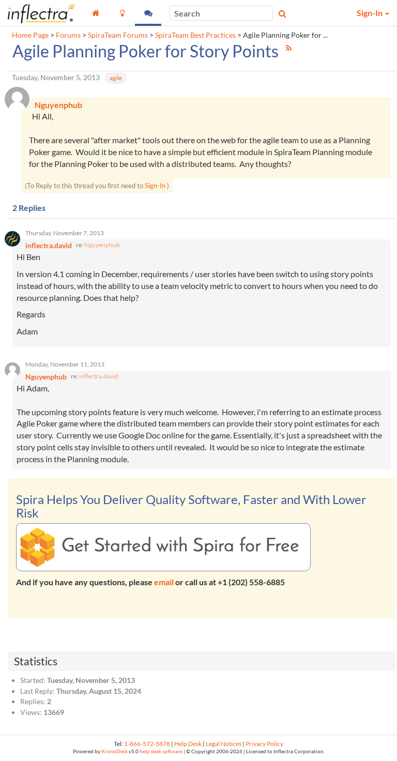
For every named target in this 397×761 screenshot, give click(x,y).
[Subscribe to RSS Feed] (289, 47)
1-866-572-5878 (147, 744)
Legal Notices (223, 744)
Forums (68, 35)
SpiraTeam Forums (118, 35)
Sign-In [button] (370, 13)
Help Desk (188, 744)
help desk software (161, 751)
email (164, 582)
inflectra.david (98, 376)
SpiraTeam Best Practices (195, 35)
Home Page (30, 35)
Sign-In (155, 185)
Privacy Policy (264, 744)
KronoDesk (114, 751)
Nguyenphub (102, 245)
